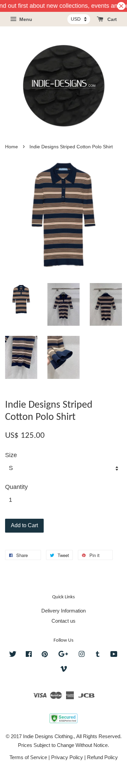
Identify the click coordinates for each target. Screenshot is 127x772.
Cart (111, 19)
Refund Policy (102, 757)
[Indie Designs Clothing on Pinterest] (44, 655)
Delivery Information (63, 611)
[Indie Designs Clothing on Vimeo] (63, 670)
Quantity (16, 487)
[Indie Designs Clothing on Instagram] (81, 655)
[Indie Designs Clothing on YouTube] (114, 655)
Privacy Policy (67, 757)
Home (11, 146)
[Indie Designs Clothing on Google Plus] (63, 655)
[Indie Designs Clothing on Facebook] (29, 655)
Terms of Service (28, 757)
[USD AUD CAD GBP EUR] (78, 19)
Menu (25, 19)
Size (11, 455)
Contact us (63, 621)
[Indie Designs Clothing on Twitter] (13, 655)
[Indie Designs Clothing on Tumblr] (98, 655)
